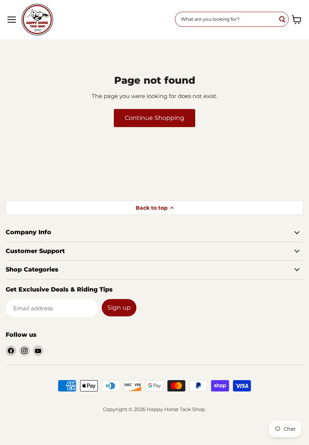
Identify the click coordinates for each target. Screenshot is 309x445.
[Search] (282, 19)
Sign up (119, 307)
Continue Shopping (154, 117)
